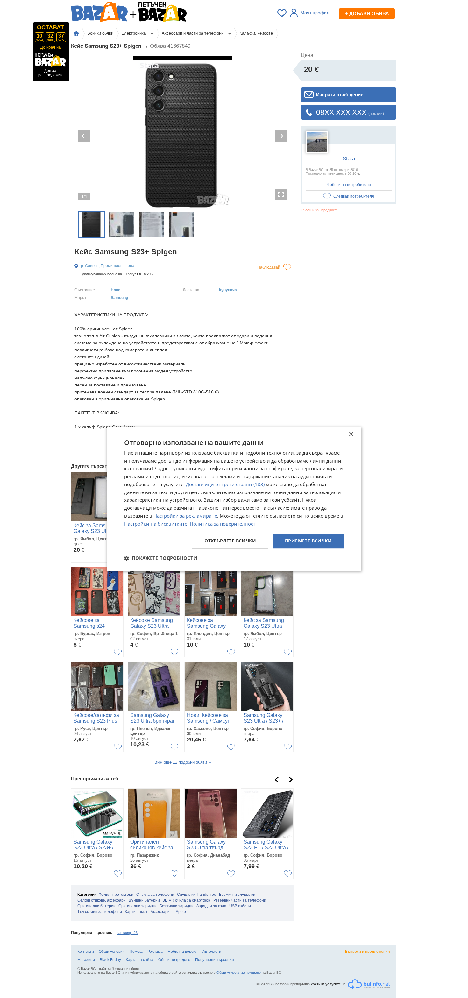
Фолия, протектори (116, 894)
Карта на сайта (139, 960)
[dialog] (234, 499)
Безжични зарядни (177, 906)
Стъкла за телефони (155, 894)
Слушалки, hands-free (196, 894)
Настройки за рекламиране (185, 516)
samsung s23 (127, 933)
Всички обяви (100, 33)
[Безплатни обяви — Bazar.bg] (99, 13)
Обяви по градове (174, 960)
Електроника (134, 33)
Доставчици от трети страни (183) (225, 484)
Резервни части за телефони (239, 900)
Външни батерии (144, 900)
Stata (349, 159)
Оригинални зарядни (137, 906)
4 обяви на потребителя (349, 184)
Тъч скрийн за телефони (99, 912)
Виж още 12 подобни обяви (180, 762)
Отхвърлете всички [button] (230, 541)
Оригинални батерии (96, 906)
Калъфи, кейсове (256, 33)
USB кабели (240, 906)
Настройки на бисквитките (155, 523)
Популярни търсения (214, 960)
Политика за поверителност (222, 523)
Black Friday (110, 960)
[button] (160, 558)
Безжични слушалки (237, 894)
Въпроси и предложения (367, 951)
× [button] (351, 434)
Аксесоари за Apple (168, 912)
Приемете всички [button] (308, 541)
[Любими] (282, 13)
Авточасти (211, 951)
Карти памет (136, 912)
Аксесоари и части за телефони (193, 33)
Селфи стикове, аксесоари (101, 900)
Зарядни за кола (211, 906)
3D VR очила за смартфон (186, 900)
